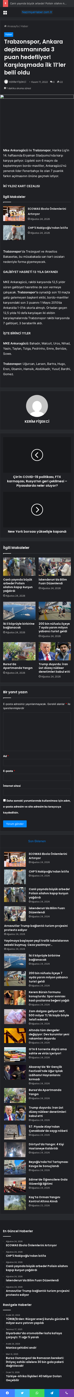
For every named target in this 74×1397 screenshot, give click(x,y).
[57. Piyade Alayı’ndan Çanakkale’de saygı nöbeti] (15, 1132)
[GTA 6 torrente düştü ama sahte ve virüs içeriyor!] (15, 1054)
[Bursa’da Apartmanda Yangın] (19, 651)
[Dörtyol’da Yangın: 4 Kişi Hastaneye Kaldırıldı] (15, 1149)
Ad (6, 756)
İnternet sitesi (12, 785)
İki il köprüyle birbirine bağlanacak (19, 625)
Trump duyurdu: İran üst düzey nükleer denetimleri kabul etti (54, 668)
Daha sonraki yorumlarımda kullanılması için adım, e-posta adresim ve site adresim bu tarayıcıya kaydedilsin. (37, 806)
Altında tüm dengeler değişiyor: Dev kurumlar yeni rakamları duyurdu (49, 1034)
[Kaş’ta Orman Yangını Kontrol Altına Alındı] (15, 1202)
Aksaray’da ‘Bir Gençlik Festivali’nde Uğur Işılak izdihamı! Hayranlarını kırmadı (46, 1073)
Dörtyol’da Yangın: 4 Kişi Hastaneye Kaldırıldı (46, 1146)
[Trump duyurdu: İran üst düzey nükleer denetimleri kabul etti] (55, 651)
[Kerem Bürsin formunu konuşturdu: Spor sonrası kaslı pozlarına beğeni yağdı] (15, 997)
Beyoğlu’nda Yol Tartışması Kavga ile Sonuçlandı (48, 1164)
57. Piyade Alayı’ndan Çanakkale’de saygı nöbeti (48, 1129)
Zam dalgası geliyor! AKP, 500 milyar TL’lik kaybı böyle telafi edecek (49, 1015)
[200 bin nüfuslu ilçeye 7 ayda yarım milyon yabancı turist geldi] (55, 611)
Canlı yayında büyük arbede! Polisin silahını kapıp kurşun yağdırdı (18, 585)
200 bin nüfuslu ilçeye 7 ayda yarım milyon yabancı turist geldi (54, 627)
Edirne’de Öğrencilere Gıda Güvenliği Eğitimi (48, 1182)
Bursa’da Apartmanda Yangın (18, 666)
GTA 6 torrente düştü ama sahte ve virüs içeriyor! (48, 1051)
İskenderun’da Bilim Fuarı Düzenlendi (53, 581)
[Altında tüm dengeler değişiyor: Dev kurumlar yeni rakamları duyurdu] (15, 1035)
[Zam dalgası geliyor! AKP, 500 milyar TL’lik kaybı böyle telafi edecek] (15, 1016)
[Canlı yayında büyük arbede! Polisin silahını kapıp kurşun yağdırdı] (19, 567)
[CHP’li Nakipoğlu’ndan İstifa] (14, 232)
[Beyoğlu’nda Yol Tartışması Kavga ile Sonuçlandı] (15, 1167)
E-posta (9, 770)
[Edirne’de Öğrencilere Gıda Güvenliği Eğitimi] (15, 1185)
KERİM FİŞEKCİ (17, 81)
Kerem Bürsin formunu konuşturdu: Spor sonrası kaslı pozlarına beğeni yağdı (49, 996)
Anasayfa (13, 26)
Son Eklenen (37, 841)
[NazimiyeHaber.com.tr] (37, 12)
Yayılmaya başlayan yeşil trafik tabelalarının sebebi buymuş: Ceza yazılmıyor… (36, 943)
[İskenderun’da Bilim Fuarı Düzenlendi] (55, 567)
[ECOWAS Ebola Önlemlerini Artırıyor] (14, 213)
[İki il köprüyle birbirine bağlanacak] (19, 611)
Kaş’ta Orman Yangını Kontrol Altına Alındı (44, 1199)
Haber (24, 26)
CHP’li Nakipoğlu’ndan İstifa (48, 228)
